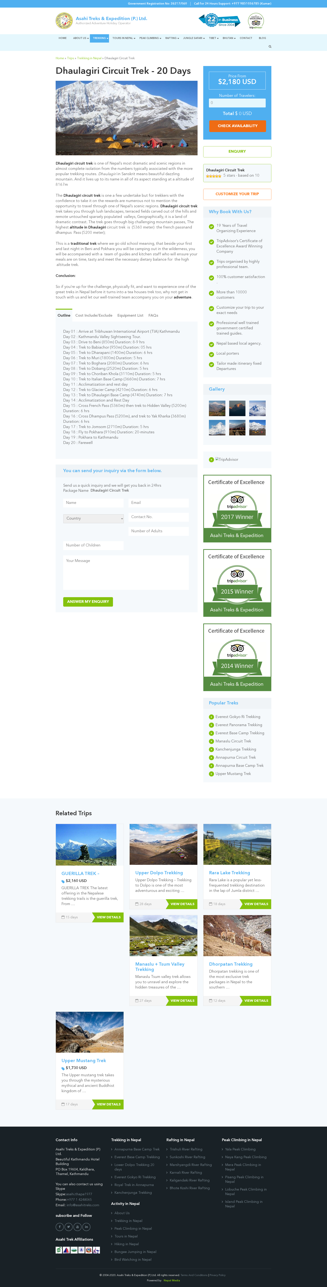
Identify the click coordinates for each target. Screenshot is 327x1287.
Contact (246, 38)
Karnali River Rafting (186, 1172)
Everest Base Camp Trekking (240, 733)
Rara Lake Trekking (229, 873)
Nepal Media (172, 1280)
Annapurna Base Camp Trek (240, 766)
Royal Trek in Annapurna (134, 1185)
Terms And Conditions (194, 1275)
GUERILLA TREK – (80, 874)
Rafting (171, 38)
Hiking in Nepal (126, 1244)
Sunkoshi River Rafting (187, 1157)
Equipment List (130, 316)
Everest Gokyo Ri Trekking (238, 717)
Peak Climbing (149, 38)
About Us (79, 38)
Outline (64, 316)
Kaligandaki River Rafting (190, 1180)
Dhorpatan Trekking (231, 964)
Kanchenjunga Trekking (236, 750)
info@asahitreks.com (83, 1205)
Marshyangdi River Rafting (191, 1165)
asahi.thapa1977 (79, 1194)
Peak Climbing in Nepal (133, 1228)
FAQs (153, 316)
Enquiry (237, 152)
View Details (109, 917)
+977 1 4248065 (79, 1200)
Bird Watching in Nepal (133, 1259)
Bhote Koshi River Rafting (190, 1188)
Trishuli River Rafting (186, 1149)
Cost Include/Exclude (93, 316)
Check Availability (238, 126)
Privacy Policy (218, 1275)
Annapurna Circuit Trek (236, 758)
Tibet (212, 38)
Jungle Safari (192, 38)
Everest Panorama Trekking (239, 725)
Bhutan (228, 38)
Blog (262, 38)
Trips (70, 58)
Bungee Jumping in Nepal (135, 1252)
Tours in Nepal (122, 38)
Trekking (99, 38)
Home (63, 38)
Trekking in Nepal (89, 58)
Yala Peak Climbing (240, 1149)
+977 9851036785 (245, 3)
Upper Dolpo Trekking (159, 873)
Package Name (76, 491)
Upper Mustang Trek (233, 774)
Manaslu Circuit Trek (233, 741)
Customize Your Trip (237, 194)
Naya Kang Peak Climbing (246, 1157)
